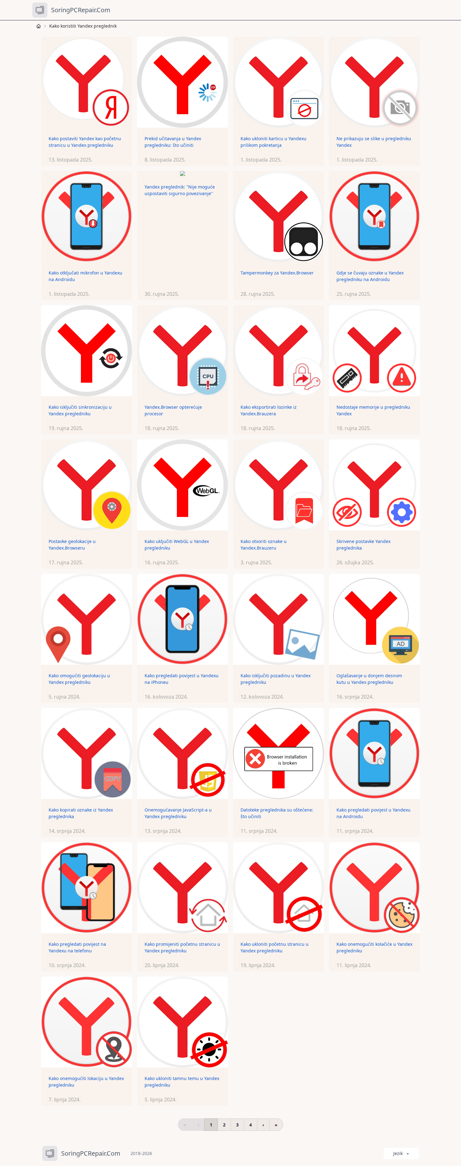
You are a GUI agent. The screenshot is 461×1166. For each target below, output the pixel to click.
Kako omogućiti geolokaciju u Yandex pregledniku (79, 679)
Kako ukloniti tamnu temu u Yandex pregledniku (182, 1081)
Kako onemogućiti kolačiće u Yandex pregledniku (374, 947)
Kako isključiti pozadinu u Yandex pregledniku (275, 679)
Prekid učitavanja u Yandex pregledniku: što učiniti (173, 142)
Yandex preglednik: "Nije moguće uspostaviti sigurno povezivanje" (180, 190)
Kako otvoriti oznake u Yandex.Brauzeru (264, 544)
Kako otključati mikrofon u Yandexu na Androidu (85, 276)
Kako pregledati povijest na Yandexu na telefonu (77, 947)
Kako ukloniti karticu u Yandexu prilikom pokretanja (273, 142)
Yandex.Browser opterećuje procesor (173, 410)
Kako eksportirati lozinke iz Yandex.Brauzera (269, 410)
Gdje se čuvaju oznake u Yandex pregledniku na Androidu (370, 276)
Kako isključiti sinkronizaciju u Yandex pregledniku (80, 410)
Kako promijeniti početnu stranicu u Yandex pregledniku (182, 947)
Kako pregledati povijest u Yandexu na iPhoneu (182, 679)
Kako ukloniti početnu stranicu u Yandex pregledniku (275, 947)
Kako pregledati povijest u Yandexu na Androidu (373, 813)
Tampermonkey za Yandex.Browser (277, 273)
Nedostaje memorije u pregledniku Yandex (373, 410)
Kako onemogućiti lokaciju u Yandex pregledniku (86, 1081)
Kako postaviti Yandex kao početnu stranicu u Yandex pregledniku (85, 142)
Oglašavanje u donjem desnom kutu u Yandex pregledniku (369, 679)
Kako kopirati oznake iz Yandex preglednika (81, 813)
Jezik (398, 1153)
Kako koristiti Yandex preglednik (83, 26)
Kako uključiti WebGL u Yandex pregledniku (177, 544)
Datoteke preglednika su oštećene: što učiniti (277, 813)
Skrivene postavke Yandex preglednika (363, 544)
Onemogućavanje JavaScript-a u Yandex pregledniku (178, 813)
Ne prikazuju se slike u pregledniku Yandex (373, 142)
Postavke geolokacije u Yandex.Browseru (72, 544)
